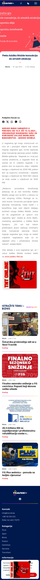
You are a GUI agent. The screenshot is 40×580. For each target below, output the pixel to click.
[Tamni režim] (28, 3)
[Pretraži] (21, 3)
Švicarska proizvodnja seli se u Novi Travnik (19, 343)
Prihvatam (30, 575)
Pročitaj (5, 348)
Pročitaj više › (32, 307)
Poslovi (5, 541)
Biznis (7, 67)
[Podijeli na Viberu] (16, 121)
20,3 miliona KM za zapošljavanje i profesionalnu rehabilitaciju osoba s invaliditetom (18, 432)
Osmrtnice (6, 545)
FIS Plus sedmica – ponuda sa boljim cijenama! (18, 474)
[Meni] (35, 3)
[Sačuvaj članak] (20, 121)
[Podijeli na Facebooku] (3, 121)
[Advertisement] (20, 93)
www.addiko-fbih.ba (14, 257)
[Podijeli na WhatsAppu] (11, 121)
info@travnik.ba (8, 513)
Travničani (6, 552)
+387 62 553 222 (8, 517)
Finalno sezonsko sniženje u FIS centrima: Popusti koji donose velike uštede (19, 386)
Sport (4, 534)
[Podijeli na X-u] (7, 121)
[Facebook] (20, 499)
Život (4, 530)
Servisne (5, 549)
